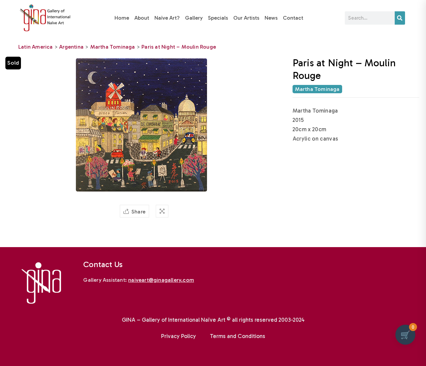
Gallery (194, 18)
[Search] (400, 18)
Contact (293, 18)
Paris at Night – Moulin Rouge (178, 47)
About (141, 18)
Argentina (71, 47)
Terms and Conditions (237, 336)
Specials (218, 18)
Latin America (35, 47)
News (271, 18)
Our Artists (246, 18)
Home (121, 18)
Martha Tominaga (112, 47)
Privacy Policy (178, 336)
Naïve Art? (167, 18)
